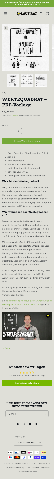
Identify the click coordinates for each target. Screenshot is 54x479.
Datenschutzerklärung (15, 467)
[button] (5, 14)
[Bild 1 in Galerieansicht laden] (13, 80)
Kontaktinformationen (28, 472)
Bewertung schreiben (27, 383)
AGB (28, 467)
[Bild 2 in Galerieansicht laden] (27, 80)
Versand (15, 115)
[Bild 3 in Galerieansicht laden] (41, 80)
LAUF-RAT (15, 463)
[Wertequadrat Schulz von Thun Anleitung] (27, 340)
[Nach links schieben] (3, 81)
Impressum (45, 467)
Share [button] (7, 348)
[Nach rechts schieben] (51, 81)
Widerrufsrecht (44, 463)
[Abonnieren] (45, 414)
